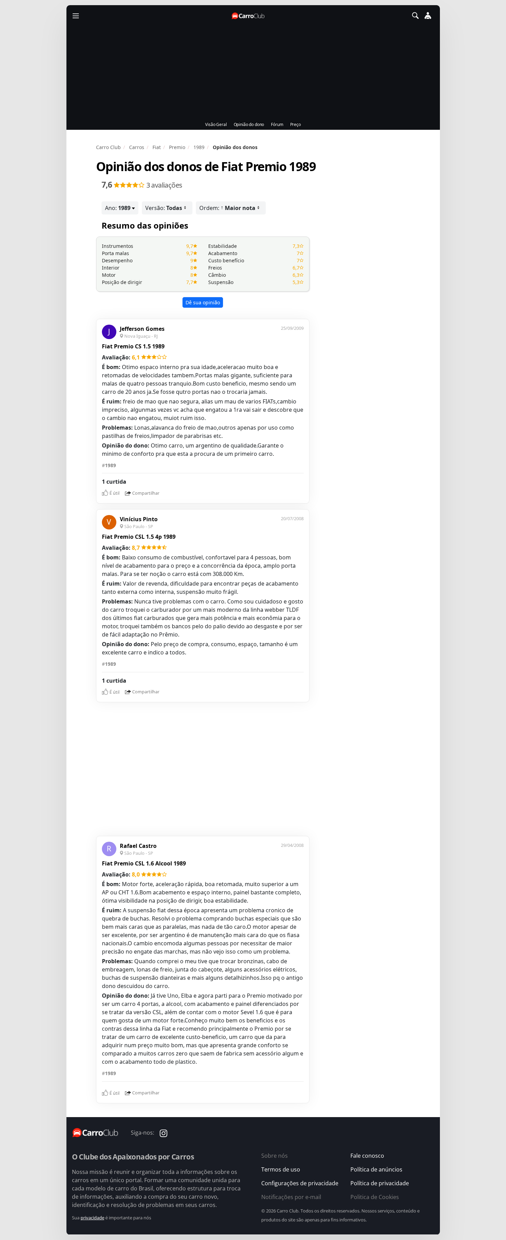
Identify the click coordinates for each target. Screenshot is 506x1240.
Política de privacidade (379, 1183)
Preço (295, 124)
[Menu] (76, 15)
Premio (177, 147)
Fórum (277, 124)
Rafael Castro (138, 846)
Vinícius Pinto (139, 519)
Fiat (156, 147)
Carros (136, 147)
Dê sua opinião (203, 302)
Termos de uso (280, 1169)
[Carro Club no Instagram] (163, 1132)
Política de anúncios (376, 1169)
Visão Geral (215, 124)
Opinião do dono (249, 124)
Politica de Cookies (374, 1197)
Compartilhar (145, 493)
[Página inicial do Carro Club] (248, 15)
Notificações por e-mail (291, 1197)
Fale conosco (367, 1155)
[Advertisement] (249, 768)
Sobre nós (274, 1155)
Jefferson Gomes (142, 329)
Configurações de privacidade (299, 1183)
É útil (114, 493)
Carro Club (108, 147)
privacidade (92, 1218)
